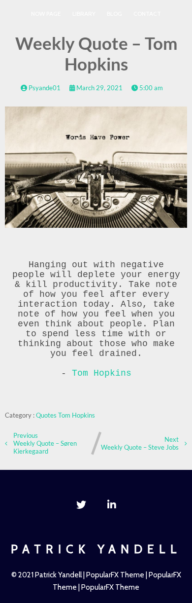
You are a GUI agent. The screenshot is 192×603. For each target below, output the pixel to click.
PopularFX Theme (115, 574)
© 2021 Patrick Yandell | (48, 574)
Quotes (47, 415)
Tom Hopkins (101, 373)
